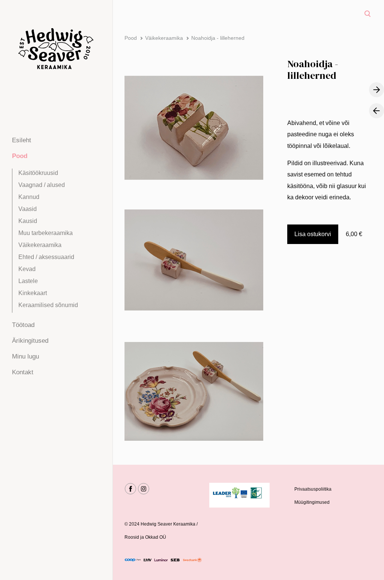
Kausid (27, 221)
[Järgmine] (376, 89)
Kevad (27, 269)
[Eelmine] (376, 110)
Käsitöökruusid (38, 173)
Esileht (21, 140)
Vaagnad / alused (41, 185)
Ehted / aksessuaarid (46, 257)
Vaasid (27, 209)
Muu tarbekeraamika (45, 233)
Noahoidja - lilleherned (217, 38)
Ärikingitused (30, 340)
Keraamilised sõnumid (48, 305)
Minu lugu (25, 356)
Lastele (28, 281)
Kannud (28, 197)
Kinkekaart (32, 293)
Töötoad (23, 324)
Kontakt (22, 372)
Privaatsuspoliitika (313, 489)
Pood (19, 156)
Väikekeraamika (40, 245)
